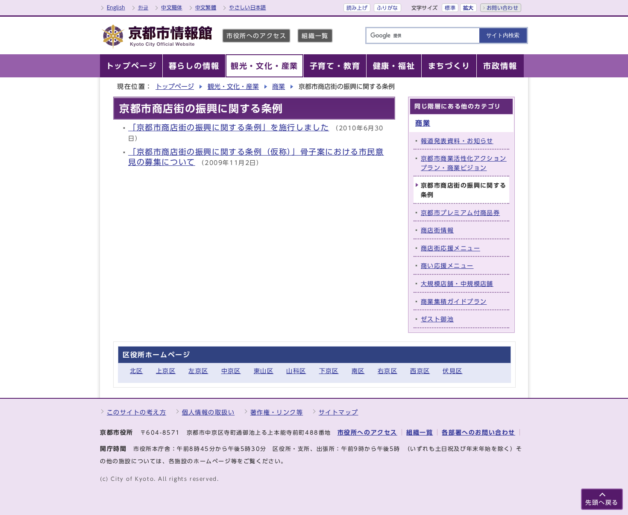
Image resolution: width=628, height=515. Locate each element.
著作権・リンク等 (276, 412)
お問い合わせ (502, 7)
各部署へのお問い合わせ (478, 432)
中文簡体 (171, 7)
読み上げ (356, 7)
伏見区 (452, 371)
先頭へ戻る (602, 502)
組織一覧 (315, 35)
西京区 (420, 371)
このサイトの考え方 (136, 412)
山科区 (296, 371)
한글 (143, 7)
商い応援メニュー (447, 265)
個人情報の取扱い (208, 412)
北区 (136, 371)
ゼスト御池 (437, 319)
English (116, 7)
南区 (358, 371)
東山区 (263, 371)
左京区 (198, 371)
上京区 (166, 371)
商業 (278, 86)
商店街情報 (437, 230)
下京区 (329, 371)
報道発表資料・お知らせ (457, 141)
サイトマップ (338, 412)
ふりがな (387, 7)
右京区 (387, 371)
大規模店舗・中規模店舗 (457, 283)
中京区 (231, 371)
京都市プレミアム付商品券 (460, 212)
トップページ (175, 86)
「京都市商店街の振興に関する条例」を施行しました (228, 127)
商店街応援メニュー (450, 248)
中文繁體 (205, 7)
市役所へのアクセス (256, 35)
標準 (450, 7)
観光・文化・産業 (233, 86)
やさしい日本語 (247, 7)
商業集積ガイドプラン (454, 301)
